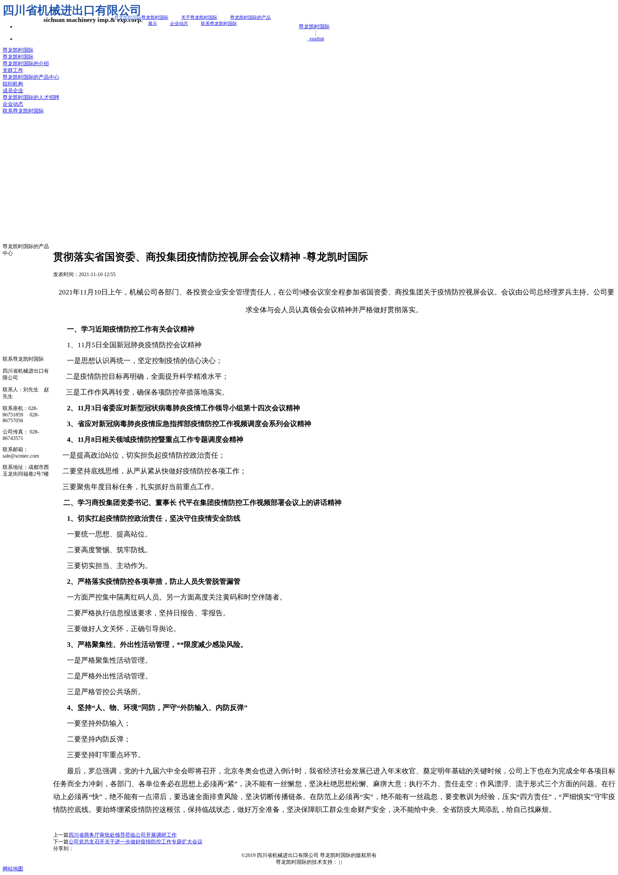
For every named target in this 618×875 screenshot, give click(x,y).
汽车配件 (13, 270)
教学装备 (13, 306)
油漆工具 (13, 288)
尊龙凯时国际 (314, 26)
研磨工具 (13, 279)
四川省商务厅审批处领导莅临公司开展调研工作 (123, 835)
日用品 (10, 351)
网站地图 (13, 868)
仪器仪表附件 (18, 324)
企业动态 (179, 23)
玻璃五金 (13, 297)
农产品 (10, 333)
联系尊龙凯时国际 (219, 23)
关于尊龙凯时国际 (199, 17)
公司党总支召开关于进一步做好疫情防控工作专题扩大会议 (135, 841)
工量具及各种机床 (23, 315)
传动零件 (13, 261)
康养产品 (13, 342)
